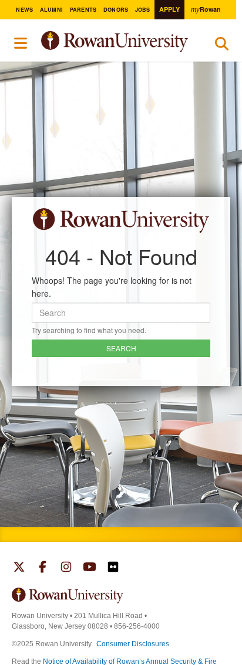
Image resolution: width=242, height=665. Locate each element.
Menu (21, 43)
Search (221, 46)
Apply (169, 9)
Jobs (142, 9)
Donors (116, 9)
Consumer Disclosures (132, 644)
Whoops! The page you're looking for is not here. (111, 286)
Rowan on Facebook (42, 568)
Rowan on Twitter (19, 568)
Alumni (51, 9)
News (24, 9)
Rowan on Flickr (113, 568)
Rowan (205, 9)
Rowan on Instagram (66, 568)
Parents (83, 9)
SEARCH (121, 348)
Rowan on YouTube (89, 568)
